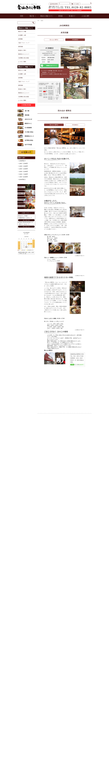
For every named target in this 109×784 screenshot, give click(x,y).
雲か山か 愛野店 (54, 39)
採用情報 (20, 39)
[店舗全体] (76, 65)
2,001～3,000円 (23, 166)
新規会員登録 (55, 3)
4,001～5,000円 (23, 171)
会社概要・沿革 (22, 35)
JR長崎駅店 (64, 25)
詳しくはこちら (26, 220)
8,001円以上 (22, 179)
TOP (38, 20)
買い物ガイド (72, 16)
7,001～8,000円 (23, 177)
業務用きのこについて (23, 54)
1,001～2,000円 (23, 163)
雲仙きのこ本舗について (46, 16)
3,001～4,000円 (23, 169)
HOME (21, 16)
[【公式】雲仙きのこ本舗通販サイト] (29, 9)
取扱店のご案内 (22, 50)
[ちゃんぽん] (76, 81)
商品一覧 (32, 16)
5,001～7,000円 (23, 174)
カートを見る (76, 3)
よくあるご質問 (85, 16)
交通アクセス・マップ (23, 42)
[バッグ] (76, 98)
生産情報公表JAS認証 (23, 58)
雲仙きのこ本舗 (22, 31)
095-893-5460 (51, 57)
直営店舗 (60, 16)
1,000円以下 (22, 161)
